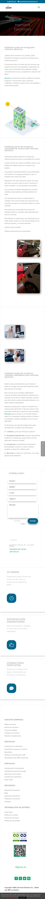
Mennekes (7, 414)
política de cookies (11, 896)
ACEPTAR (22, 897)
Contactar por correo (17, 549)
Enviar (33, 521)
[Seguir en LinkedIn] (24, 878)
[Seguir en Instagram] (28, 878)
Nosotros (7, 78)
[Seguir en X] (20, 878)
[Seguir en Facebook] (16, 878)
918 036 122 (12, 1)
